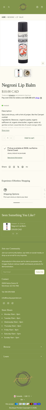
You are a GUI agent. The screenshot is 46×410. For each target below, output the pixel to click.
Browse (7, 347)
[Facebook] (4, 303)
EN (22, 399)
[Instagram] (8, 303)
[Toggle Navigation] (4, 7)
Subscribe (39, 272)
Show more (5, 130)
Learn (6, 356)
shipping (12, 95)
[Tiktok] (12, 303)
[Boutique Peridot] (23, 7)
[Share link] (27, 167)
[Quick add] (17, 233)
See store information (14, 158)
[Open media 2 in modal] (23, 43)
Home (4, 17)
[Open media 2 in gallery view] (27, 73)
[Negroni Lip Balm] (23, 229)
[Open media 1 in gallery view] (18, 73)
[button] (9, 7)
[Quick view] (13, 233)
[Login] (37, 7)
